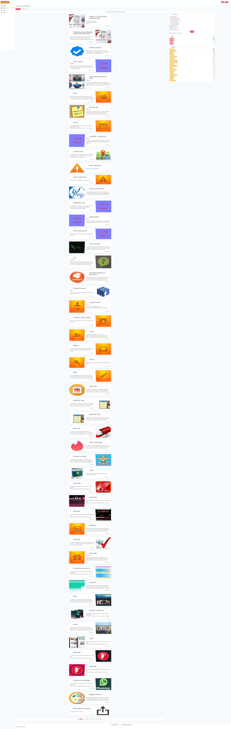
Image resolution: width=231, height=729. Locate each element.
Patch (171, 43)
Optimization (173, 75)
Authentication (173, 62)
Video (171, 73)
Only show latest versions (175, 27)
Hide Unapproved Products (175, 18)
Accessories (173, 51)
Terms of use (114, 724)
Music (171, 78)
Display (172, 49)
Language (172, 80)
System (172, 71)
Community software (127, 724)
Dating (171, 64)
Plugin (171, 38)
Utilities (172, 58)
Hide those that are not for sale (176, 20)
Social (171, 53)
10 (96, 719)
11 (98, 719)
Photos (172, 54)
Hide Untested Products (175, 19)
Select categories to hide (174, 29)
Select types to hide (173, 28)
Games (172, 76)
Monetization (173, 60)
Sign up (226, 2)
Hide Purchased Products (175, 23)
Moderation (173, 69)
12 (100, 719)
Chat (171, 67)
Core (171, 42)
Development (173, 65)
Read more (107, 25)
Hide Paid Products (174, 25)
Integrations (173, 56)
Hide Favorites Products (175, 24)
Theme (172, 40)
